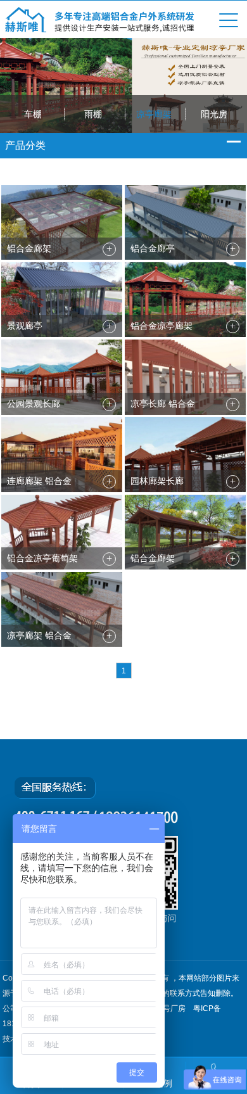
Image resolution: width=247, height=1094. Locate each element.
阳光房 (214, 114)
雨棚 (93, 114)
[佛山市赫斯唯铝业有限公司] (100, 28)
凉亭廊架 (154, 114)
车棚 (33, 114)
